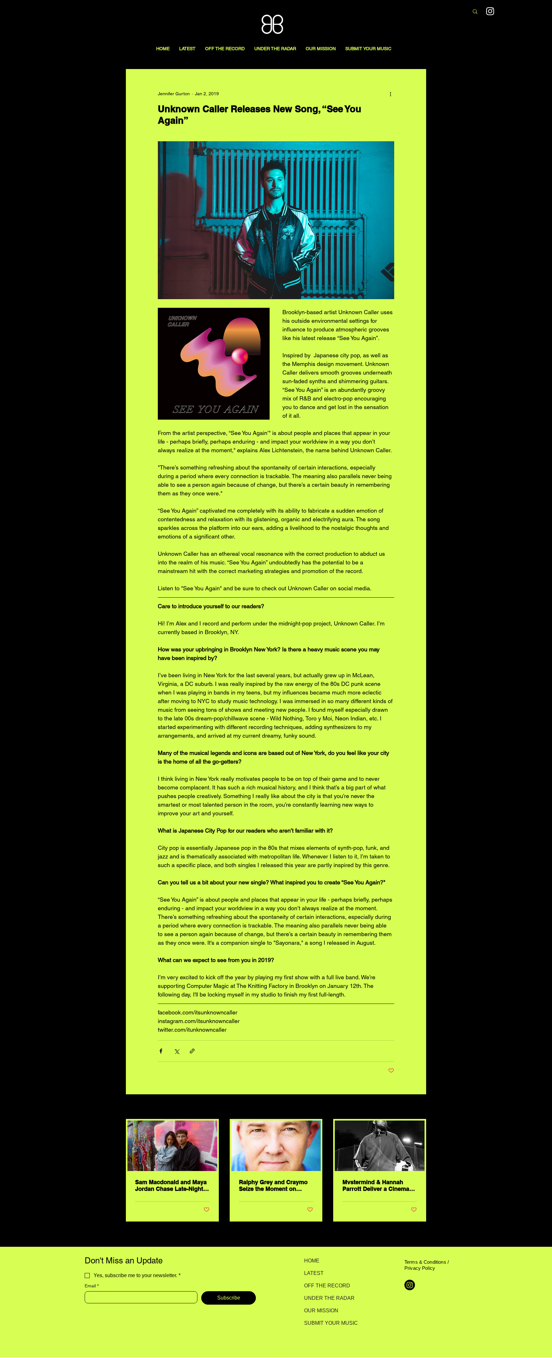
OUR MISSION (321, 1310)
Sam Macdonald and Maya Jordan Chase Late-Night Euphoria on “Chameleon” (171, 1185)
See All (419, 1107)
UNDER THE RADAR (326, 1298)
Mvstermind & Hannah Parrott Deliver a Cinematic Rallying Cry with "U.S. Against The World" (379, 1185)
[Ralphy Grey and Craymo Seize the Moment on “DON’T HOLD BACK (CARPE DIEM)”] (276, 1146)
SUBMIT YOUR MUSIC (326, 1323)
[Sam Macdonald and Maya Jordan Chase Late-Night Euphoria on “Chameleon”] (172, 1146)
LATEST (314, 1273)
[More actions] (390, 93)
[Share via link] (192, 1051)
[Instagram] (490, 11)
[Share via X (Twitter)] (176, 1051)
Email (92, 1285)
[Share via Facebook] (161, 1051)
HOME (311, 1260)
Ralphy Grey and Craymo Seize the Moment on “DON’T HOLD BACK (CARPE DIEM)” (273, 1185)
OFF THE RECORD (326, 1285)
